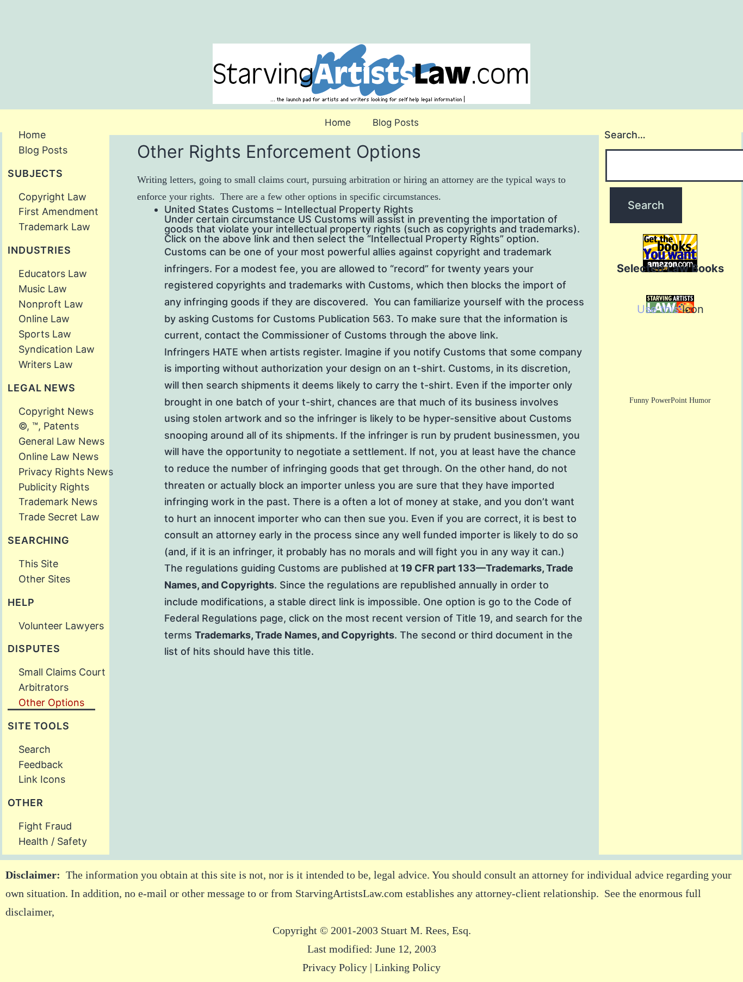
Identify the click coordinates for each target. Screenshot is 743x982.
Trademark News (60, 501)
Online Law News (58, 456)
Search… (625, 134)
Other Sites (44, 579)
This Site (38, 563)
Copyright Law (52, 196)
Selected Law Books (670, 268)
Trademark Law (54, 226)
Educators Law (52, 273)
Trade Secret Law (59, 517)
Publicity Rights (53, 487)
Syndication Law (56, 349)
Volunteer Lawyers (61, 625)
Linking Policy (408, 967)
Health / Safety (56, 841)
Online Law (44, 318)
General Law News (61, 441)
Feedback (40, 764)
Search (34, 749)
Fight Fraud (47, 826)
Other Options (51, 702)
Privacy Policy (334, 967)
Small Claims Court (62, 672)
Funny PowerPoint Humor (670, 400)
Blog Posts (396, 122)
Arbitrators (43, 687)
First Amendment (58, 211)
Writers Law (45, 364)
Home (338, 122)
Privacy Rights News (65, 471)
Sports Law (44, 334)
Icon (693, 309)
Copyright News (56, 411)
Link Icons (44, 779)
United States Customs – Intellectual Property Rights (288, 209)
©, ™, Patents (48, 426)
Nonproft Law (50, 304)
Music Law (42, 288)
